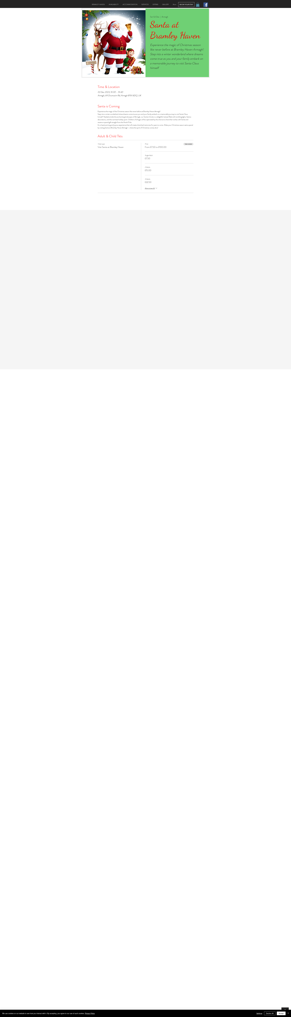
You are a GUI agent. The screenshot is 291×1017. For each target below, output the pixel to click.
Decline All (269, 1013)
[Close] (288, 1013)
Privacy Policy (90, 1013)
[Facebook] (205, 4)
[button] (198, 4)
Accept (281, 1013)
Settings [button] (259, 1013)
